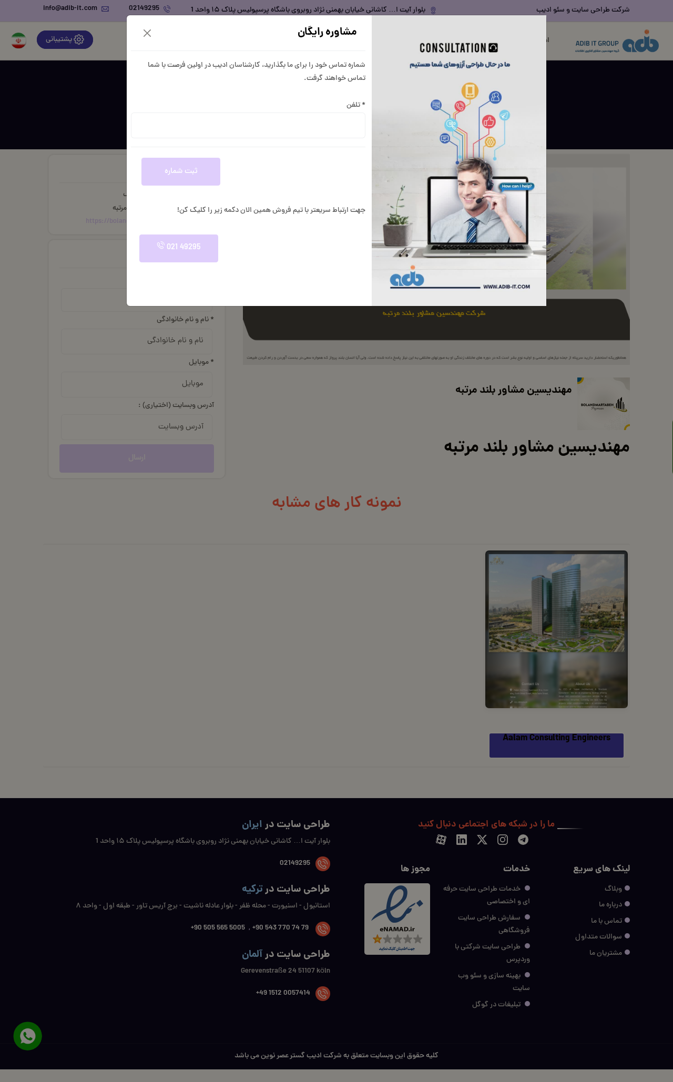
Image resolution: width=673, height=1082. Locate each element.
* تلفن (355, 105)
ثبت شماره (181, 172)
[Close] (147, 33)
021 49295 (183, 248)
